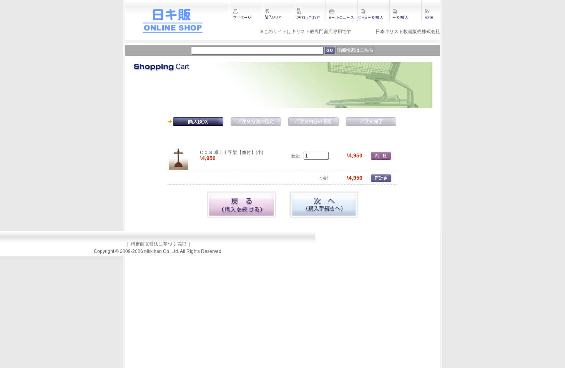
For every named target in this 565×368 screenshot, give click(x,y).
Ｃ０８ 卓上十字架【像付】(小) (231, 152)
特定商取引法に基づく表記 (158, 244)
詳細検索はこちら (355, 50)
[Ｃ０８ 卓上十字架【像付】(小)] (178, 155)
